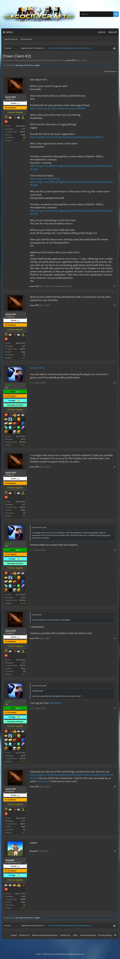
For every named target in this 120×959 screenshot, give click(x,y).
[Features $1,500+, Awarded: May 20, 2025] (14, 432)
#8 (115, 786)
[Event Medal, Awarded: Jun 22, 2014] (6, 118)
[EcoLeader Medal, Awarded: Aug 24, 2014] (10, 118)
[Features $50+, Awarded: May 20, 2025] (23, 419)
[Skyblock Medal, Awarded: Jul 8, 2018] (10, 419)
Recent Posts (26, 39)
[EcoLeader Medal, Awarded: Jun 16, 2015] (6, 885)
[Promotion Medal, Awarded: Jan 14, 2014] (23, 885)
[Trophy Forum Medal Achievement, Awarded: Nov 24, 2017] (6, 415)
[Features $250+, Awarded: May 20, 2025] (23, 423)
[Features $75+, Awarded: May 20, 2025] (6, 423)
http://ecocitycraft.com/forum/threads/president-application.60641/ (67, 137)
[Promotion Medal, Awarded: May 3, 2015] (14, 118)
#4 (115, 467)
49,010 (22, 131)
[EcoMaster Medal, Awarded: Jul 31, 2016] (19, 118)
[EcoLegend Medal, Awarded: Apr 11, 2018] (6, 419)
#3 (115, 383)
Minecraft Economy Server (45, 935)
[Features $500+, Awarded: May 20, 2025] (14, 428)
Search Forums (11, 39)
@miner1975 (37, 367)
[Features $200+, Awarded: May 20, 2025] (19, 423)
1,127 (23, 129)
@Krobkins (55, 702)
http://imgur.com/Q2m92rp (45, 178)
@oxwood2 (43, 781)
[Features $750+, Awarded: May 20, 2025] (23, 428)
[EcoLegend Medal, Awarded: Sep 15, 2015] (14, 885)
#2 (115, 305)
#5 (115, 550)
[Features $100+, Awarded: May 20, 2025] (10, 423)
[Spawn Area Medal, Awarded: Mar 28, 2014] (14, 415)
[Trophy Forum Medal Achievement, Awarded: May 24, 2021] (6, 122)
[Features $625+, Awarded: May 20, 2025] (19, 428)
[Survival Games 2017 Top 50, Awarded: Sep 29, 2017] (23, 118)
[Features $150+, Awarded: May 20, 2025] (14, 423)
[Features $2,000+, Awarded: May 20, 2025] (19, 432)
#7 (115, 708)
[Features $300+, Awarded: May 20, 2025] (6, 428)
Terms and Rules (88, 935)
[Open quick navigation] (114, 48)
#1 (115, 286)
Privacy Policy (105, 935)
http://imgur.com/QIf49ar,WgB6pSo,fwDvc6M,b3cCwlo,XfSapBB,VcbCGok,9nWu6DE (71, 212)
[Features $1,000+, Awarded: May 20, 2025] (6, 432)
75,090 (22, 899)
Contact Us (24, 935)
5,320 (23, 896)
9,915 (23, 439)
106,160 (22, 442)
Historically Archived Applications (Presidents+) (35, 60)
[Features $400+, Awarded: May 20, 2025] (10, 428)
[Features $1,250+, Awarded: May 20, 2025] (10, 432)
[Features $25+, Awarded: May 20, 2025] (19, 419)
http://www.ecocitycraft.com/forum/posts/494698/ (57, 108)
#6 (115, 638)
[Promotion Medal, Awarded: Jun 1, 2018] (10, 415)
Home (14, 935)
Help (75, 935)
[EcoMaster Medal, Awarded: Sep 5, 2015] (10, 885)
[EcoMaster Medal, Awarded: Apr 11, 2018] (23, 415)
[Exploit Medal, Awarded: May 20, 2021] (14, 419)
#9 (115, 851)
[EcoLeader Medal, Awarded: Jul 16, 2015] (19, 415)
